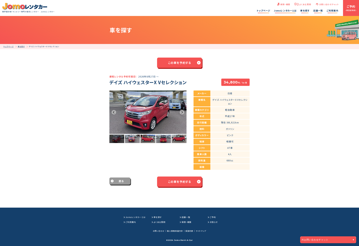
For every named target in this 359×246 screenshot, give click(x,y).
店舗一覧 (186, 217)
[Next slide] (182, 112)
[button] (116, 139)
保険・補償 (285, 4)
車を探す (158, 217)
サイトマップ (201, 231)
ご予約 (213, 217)
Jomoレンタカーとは (135, 217)
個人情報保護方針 (175, 231)
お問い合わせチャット (329, 4)
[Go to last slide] (114, 112)
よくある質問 (305, 4)
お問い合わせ (159, 231)
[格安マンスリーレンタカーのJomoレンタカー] (24, 6)
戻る (121, 181)
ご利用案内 (131, 222)
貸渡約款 (189, 231)
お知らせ (214, 222)
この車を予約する (179, 63)
